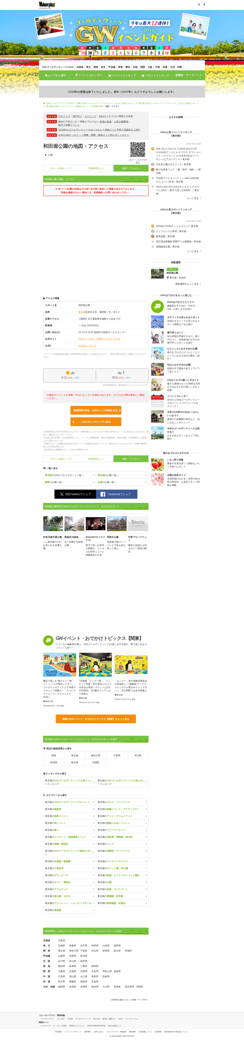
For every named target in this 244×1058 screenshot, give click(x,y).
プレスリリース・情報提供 (116, 1031)
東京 (103, 66)
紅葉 (120, 1019)
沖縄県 (139, 986)
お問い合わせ (99, 1031)
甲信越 (111, 66)
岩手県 (83, 945)
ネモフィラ (64, 116)
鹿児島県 (129, 986)
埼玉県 (137, 755)
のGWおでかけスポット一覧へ (64, 475)
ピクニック (91, 116)
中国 (157, 66)
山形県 (106, 945)
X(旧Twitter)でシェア (78, 494)
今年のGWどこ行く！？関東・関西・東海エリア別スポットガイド (93, 135)
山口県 (83, 976)
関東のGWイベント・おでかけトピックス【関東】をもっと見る (96, 718)
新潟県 (83, 955)
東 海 (46, 966)
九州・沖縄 (176, 66)
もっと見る (193, 198)
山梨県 (61, 955)
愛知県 (61, 966)
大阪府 (61, 971)
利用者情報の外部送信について (175, 1031)
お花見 (70, 1019)
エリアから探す (57, 75)
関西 (142, 66)
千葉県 (116, 755)
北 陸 (46, 960)
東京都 (81, 311)
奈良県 (94, 971)
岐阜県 (72, 966)
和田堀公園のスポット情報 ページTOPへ (130, 999)
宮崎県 (117, 986)
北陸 (135, 66)
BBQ (101, 116)
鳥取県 (94, 976)
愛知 (127, 66)
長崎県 (83, 986)
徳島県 (83, 981)
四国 (165, 66)
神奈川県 (95, 755)
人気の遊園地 (121, 121)
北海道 (79, 66)
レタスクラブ (45, 1025)
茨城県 (95, 762)
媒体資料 (132, 1031)
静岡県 (94, 966)
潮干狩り (77, 116)
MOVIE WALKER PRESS (96, 1025)
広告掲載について (145, 1031)
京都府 (72, 971)
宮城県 (61, 945)
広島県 (61, 976)
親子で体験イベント (69, 124)
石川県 (61, 960)
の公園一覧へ (108, 475)
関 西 (46, 971)
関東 (96, 66)
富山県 (72, 960)
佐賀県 (72, 986)
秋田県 (94, 945)
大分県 (106, 986)
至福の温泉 (106, 121)
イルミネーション (131, 1019)
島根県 (106, 976)
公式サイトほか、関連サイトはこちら (98, 338)
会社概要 (158, 1031)
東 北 (46, 945)
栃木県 (74, 762)
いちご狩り (61, 1019)
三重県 (83, 966)
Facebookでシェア (119, 494)
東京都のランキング (68, 782)
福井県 (83, 960)
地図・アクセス (130, 168)
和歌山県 (107, 971)
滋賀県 (117, 971)
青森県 (72, 945)
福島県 (117, 945)
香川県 (61, 981)
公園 (50, 154)
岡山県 (72, 976)
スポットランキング (157, 75)
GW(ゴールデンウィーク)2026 (58, 66)
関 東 (46, 950)
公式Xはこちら (86, 345)
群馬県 (53, 762)
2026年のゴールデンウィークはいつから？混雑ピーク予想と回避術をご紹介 (99, 129)
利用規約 (58, 1031)
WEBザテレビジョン (76, 1025)
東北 (88, 66)
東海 (120, 66)
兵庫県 (83, 971)
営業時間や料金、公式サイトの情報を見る (96, 410)
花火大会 (96, 1019)
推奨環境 (87, 1031)
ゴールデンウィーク (83, 1019)
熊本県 (94, 986)
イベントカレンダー (90, 75)
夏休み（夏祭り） (109, 1019)
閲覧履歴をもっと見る (187, 284)
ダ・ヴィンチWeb (60, 1025)
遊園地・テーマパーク (188, 75)
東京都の (67, 802)
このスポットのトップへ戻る (96, 421)
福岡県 (61, 986)
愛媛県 (72, 981)
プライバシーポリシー (73, 1031)
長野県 (72, 955)
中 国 (46, 976)
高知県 (94, 981)
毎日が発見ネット (115, 1025)
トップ (59, 168)
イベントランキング (123, 75)
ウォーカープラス (47, 1019)
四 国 (46, 981)
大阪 (150, 66)
